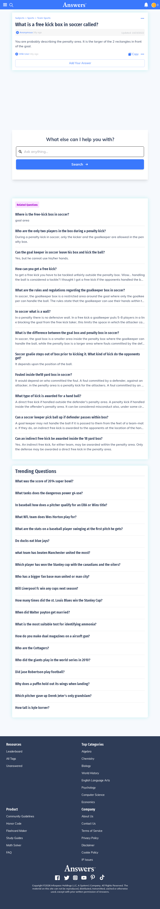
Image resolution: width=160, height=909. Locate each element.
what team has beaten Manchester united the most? (52, 553)
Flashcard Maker (16, 831)
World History (90, 773)
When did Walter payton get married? (42, 612)
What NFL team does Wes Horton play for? (45, 517)
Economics (88, 802)
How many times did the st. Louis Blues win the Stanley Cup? (58, 600)
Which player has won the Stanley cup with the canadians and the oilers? (67, 564)
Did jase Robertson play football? (40, 672)
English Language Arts (96, 780)
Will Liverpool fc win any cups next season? (46, 588)
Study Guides (14, 838)
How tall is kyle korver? (32, 708)
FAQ (9, 852)
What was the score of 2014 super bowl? (44, 481)
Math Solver (13, 845)
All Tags (11, 758)
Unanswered (14, 766)
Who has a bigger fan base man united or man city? (52, 576)
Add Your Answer (80, 63)
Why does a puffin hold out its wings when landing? (52, 684)
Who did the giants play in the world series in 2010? (52, 660)
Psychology (89, 787)
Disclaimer (88, 845)
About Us (87, 816)
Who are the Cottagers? (32, 648)
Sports (30, 17)
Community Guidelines (20, 816)
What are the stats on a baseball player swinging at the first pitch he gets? (69, 529)
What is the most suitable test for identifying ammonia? (55, 624)
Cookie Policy (90, 852)
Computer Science (93, 795)
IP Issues (87, 860)
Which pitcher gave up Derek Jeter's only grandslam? (53, 696)
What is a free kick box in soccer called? (56, 24)
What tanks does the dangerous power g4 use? (49, 493)
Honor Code (13, 823)
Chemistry (88, 758)
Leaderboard (14, 751)
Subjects (19, 17)
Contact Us (89, 823)
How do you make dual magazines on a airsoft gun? (52, 636)
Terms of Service (92, 831)
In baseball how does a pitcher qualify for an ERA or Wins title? (61, 505)
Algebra (86, 751)
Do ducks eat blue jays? (32, 541)
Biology (86, 766)
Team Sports (44, 17)
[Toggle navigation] (5, 5)
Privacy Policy (90, 838)
